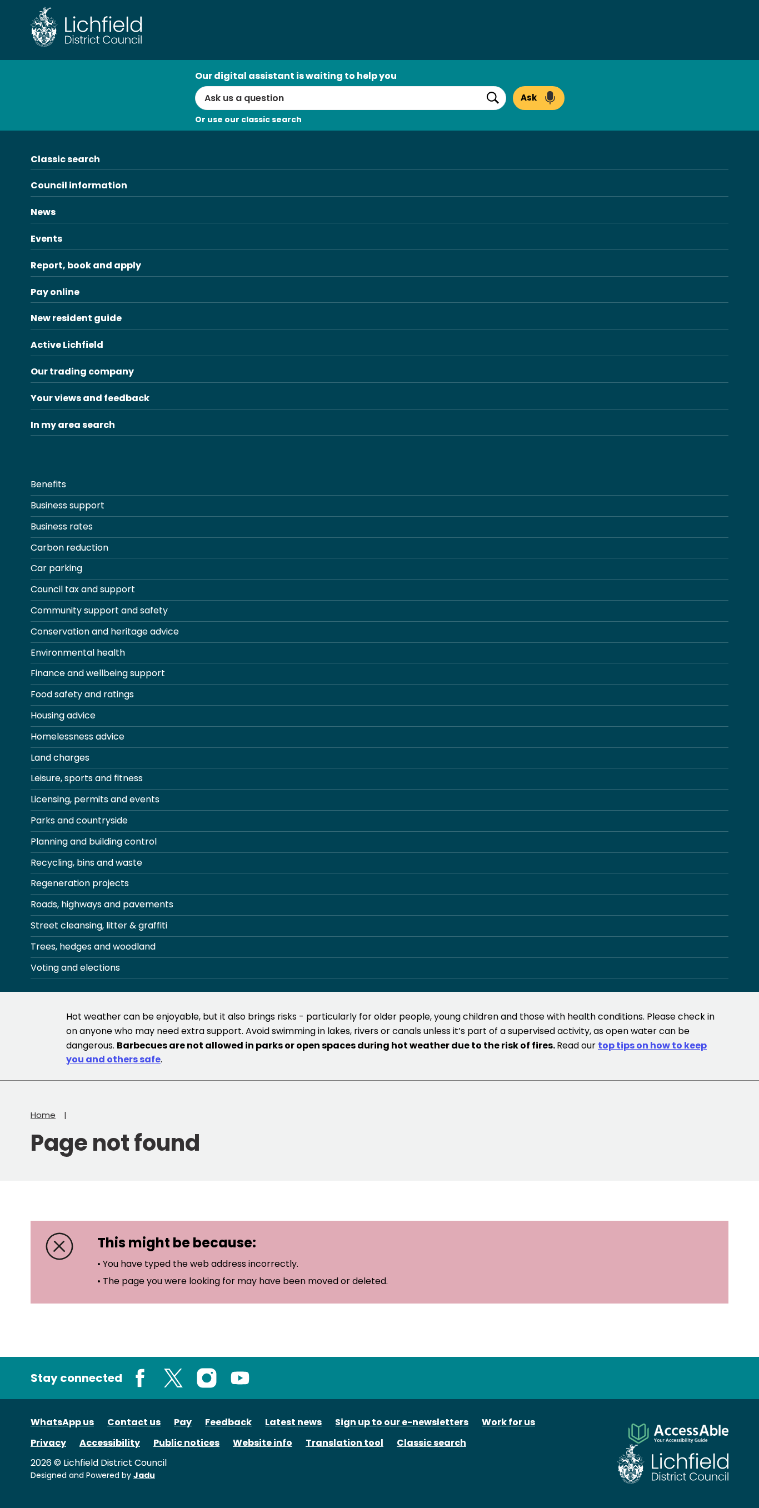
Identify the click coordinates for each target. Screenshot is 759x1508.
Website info (262, 1442)
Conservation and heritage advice (105, 631)
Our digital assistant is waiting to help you (296, 75)
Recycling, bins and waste (86, 862)
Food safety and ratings (82, 694)
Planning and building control (94, 841)
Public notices (186, 1442)
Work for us (508, 1422)
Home (43, 1115)
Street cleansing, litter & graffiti (99, 925)
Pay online (55, 292)
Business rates (62, 526)
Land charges (60, 757)
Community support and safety (99, 610)
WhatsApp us (62, 1422)
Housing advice (63, 715)
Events (46, 238)
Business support (67, 505)
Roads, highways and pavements (102, 904)
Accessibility (109, 1442)
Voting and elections (75, 967)
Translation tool (344, 1442)
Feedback (228, 1422)
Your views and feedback (90, 398)
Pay (183, 1422)
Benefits (48, 484)
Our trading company (82, 371)
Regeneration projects (80, 883)
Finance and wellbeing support (98, 673)
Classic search (65, 159)
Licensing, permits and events (95, 799)
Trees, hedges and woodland (93, 946)
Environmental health (78, 652)
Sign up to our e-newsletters (401, 1422)
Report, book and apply (86, 265)
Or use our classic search (248, 119)
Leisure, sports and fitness (87, 778)
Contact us (134, 1422)
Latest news (293, 1422)
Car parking (56, 568)
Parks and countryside (79, 820)
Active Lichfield (67, 344)
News (43, 212)
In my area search (73, 424)
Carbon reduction (69, 547)
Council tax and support (83, 589)
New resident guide (76, 318)
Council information (79, 185)
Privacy (48, 1442)
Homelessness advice (77, 736)
